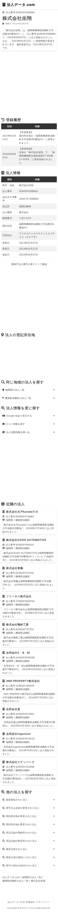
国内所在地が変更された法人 (21, 816)
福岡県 (9, 520)
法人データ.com (21, 4)
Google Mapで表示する (19, 415)
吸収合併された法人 (16, 849)
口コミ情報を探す (15, 423)
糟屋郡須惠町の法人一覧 (18, 398)
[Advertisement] (29, 85)
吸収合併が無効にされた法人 (21, 857)
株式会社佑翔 (38, 880)
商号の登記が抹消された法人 (21, 865)
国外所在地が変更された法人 (21, 824)
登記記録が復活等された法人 (21, 840)
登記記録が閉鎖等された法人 (21, 832)
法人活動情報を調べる (18, 432)
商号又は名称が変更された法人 (22, 807)
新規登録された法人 (16, 799)
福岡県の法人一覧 (14, 389)
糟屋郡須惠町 (22, 520)
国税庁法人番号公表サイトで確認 (29, 264)
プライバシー (42, 902)
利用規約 (30, 902)
